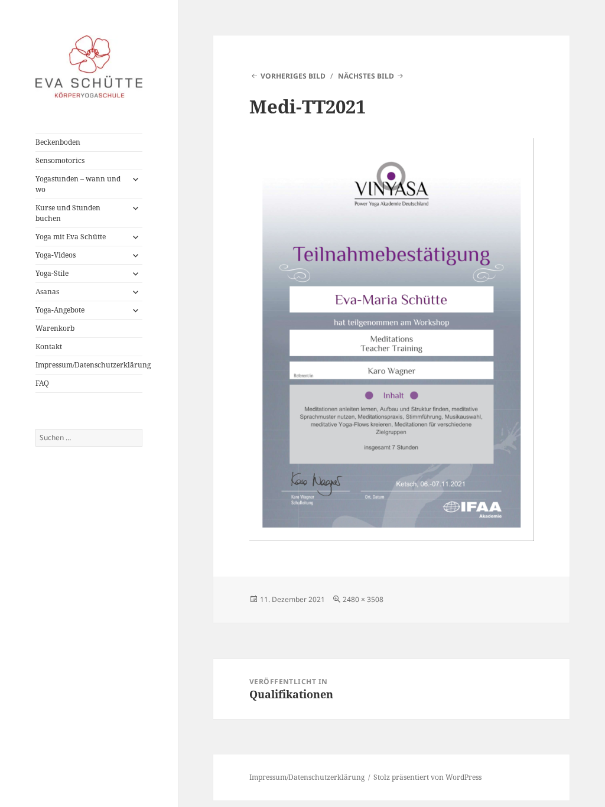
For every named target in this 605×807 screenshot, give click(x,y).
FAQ (42, 383)
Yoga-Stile (52, 273)
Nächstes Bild (366, 76)
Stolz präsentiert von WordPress (427, 777)
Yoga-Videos (55, 255)
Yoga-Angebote (59, 310)
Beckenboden (57, 142)
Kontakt (48, 346)
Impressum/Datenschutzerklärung (88, 365)
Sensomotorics (59, 160)
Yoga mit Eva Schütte (70, 237)
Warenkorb (54, 328)
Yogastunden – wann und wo (78, 184)
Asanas (47, 292)
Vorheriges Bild (293, 76)
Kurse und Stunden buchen (67, 213)
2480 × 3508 (363, 599)
